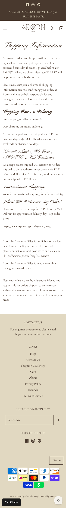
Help (33, 353)
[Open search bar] (51, 28)
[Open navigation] (5, 28)
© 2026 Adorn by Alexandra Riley (24, 496)
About (33, 377)
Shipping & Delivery (33, 365)
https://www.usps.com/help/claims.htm (26, 256)
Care (33, 371)
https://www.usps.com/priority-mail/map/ (27, 226)
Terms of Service (33, 396)
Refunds (33, 390)
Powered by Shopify (47, 496)
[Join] (58, 420)
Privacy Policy (33, 384)
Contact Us (33, 359)
